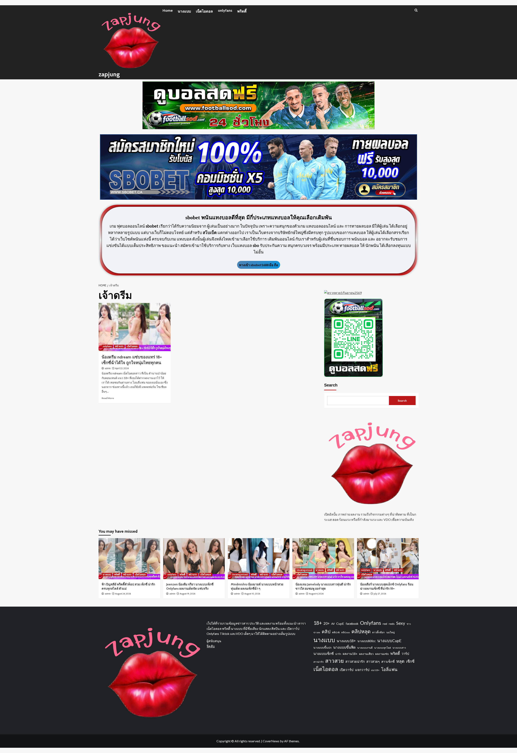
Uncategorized (240, 574)
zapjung (109, 74)
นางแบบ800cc (366, 641)
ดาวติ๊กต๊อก (378, 632)
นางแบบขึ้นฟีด (344, 647)
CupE (340, 623)
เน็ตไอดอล (204, 11)
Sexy (400, 623)
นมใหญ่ (390, 632)
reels (392, 623)
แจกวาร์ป (362, 670)
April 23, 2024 (122, 368)
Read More (108, 398)
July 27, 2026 (380, 593)
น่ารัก (338, 653)
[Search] (416, 10)
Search (330, 385)
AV (333, 623)
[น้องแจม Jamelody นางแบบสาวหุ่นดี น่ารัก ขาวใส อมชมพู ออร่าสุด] (323, 558)
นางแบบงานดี (365, 647)
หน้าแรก (119, 346)
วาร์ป (405, 654)
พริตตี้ (242, 11)
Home (168, 10)
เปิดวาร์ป (346, 670)
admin (108, 368)
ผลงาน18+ (350, 653)
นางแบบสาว (399, 647)
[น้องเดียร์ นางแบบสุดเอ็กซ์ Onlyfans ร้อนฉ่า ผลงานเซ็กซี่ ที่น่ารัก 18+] (388, 558)
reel (385, 623)
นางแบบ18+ (346, 641)
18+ (317, 623)
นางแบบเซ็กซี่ (323, 653)
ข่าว (409, 624)
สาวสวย (334, 660)
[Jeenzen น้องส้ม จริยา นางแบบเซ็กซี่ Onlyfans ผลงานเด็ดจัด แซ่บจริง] (194, 558)
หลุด (400, 661)
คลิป (326, 631)
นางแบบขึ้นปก (322, 647)
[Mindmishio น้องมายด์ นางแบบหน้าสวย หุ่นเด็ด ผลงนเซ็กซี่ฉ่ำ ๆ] (258, 558)
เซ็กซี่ (410, 661)
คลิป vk (336, 632)
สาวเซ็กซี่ (388, 661)
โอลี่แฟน (389, 669)
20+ (327, 623)
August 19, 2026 (187, 593)
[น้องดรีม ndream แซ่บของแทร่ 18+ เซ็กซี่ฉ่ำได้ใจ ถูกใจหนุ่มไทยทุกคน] (135, 327)
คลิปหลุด (361, 631)
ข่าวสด (316, 632)
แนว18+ (375, 670)
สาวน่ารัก (318, 661)
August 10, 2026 (252, 593)
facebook (352, 623)
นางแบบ (184, 11)
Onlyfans (370, 623)
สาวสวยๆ (373, 662)
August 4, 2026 (316, 593)
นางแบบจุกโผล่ (382, 647)
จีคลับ (211, 646)
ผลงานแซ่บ (382, 653)
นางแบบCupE (389, 640)
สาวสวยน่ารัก (355, 662)
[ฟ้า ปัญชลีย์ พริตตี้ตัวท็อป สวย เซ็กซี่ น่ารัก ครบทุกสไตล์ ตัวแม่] (129, 558)
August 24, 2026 (123, 593)
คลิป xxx (345, 632)
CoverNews (271, 741)
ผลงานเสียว (366, 653)
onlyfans (225, 10)
